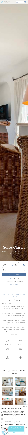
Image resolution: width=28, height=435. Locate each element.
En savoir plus (18, 415)
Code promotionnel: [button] (15, 278)
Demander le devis (14, 284)
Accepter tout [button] (7, 428)
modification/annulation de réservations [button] (15, 281)
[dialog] (14, 420)
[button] (15, 2)
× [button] (26, 406)
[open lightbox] (7, 381)
